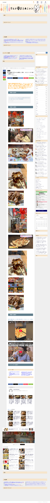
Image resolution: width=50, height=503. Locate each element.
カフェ (41, 97)
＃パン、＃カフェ (44, 132)
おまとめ (37, 182)
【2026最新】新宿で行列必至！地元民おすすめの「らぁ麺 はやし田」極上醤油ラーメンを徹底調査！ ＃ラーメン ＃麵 (41, 249)
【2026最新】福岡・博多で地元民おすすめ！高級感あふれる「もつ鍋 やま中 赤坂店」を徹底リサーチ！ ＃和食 (41, 242)
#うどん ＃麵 (38, 135)
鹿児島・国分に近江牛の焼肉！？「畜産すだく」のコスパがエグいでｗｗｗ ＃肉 (41, 150)
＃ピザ (44, 125)
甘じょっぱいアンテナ (39, 188)
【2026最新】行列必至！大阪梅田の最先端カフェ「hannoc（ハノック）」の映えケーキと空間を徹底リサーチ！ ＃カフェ (41, 156)
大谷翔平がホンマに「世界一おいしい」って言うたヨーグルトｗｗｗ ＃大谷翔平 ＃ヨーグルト (41, 174)
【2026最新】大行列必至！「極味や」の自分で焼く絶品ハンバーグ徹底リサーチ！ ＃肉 (41, 146)
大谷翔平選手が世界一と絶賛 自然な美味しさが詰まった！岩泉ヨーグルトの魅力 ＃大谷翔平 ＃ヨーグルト (41, 160)
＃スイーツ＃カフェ (39, 138)
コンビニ (41, 99)
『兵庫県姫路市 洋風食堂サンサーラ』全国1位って (41, 170)
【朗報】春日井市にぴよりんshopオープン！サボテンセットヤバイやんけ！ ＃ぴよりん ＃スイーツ (41, 167)
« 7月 (36, 228)
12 (39, 223)
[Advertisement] (25, 29)
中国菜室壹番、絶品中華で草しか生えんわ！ (41, 152)
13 (41, 223)
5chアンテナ (37, 180)
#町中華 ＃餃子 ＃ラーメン (40, 128)
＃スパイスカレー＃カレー (39, 122)
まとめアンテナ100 (38, 184)
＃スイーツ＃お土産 (39, 132)
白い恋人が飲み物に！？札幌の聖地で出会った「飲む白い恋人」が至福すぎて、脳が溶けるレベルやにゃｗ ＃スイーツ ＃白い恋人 (41, 72)
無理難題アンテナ (38, 187)
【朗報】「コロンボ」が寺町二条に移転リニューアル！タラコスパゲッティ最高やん (41, 78)
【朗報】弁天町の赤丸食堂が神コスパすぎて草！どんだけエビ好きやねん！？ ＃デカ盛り (41, 163)
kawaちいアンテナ (38, 181)
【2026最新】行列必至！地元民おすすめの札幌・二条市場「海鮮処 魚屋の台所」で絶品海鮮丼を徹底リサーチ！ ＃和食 (41, 245)
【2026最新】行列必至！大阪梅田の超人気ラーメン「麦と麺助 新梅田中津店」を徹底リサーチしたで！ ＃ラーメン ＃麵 (41, 143)
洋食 (41, 108)
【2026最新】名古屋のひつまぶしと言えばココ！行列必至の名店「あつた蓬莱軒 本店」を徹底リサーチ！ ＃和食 (41, 238)
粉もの (41, 110)
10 (36, 223)
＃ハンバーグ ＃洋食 (39, 125)
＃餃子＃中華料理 (39, 119)
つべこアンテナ (38, 183)
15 (44, 223)
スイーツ (41, 101)
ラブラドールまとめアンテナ (40, 186)
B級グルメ (9, 70)
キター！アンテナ (38, 185)
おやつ (41, 90)
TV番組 (41, 88)
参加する (46, 209)
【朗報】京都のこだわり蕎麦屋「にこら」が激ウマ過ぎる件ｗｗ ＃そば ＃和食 (41, 82)
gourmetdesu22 (32, 75)
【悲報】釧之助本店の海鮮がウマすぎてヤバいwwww (41, 75)
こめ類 (41, 92)
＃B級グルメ (43, 119)
